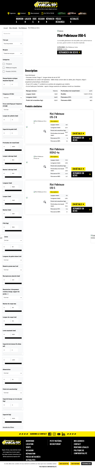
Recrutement (35, 13)
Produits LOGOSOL (11, 72)
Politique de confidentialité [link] (47, 466)
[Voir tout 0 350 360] (12, 240)
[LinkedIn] (63, 434)
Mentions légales (81, 447)
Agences (13, 13)
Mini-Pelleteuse (23, 28)
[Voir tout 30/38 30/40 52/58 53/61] (12, 97)
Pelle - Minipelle (13, 28)
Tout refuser (75, 463)
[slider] (23, 88)
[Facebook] (49, 434)
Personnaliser (86, 463)
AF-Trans (72, 13)
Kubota (65, 49)
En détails (77, 133)
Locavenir (61, 13)
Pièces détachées (60, 20)
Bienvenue (19, 20)
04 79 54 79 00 (49, 13)
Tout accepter (63, 463)
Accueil (6, 28)
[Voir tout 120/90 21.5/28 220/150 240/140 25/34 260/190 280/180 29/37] (12, 109)
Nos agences (79, 441)
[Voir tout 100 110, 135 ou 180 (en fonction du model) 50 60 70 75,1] (12, 270)
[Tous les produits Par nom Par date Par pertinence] (12, 43)
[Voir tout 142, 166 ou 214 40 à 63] (12, 260)
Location (28, 20)
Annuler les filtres (8, 427)
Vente (35, 20)
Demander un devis (68, 52)
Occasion (41, 20)
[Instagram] (54, 434)
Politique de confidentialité (80, 451)
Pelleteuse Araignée (11, 68)
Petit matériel (56, 441)
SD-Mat (82, 13)
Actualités (74, 20)
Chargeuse (9, 64)
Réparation (50, 20)
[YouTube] (58, 434)
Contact (23, 13)
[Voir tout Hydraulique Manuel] (12, 297)
